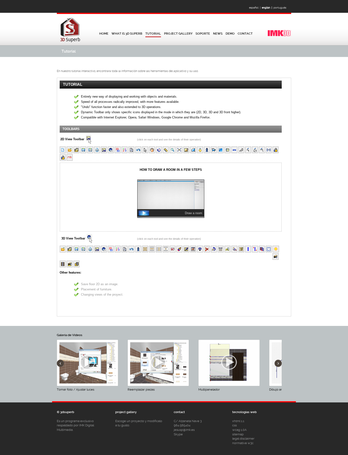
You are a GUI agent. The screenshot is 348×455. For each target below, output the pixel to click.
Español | (255, 7)
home (103, 33)
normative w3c (243, 443)
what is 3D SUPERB (127, 33)
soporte (203, 33)
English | (267, 7)
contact (245, 33)
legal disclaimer (243, 438)
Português (280, 7)
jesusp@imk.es (184, 430)
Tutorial (153, 33)
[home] (70, 42)
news (218, 33)
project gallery (178, 33)
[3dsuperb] (279, 35)
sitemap (238, 434)
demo (230, 33)
